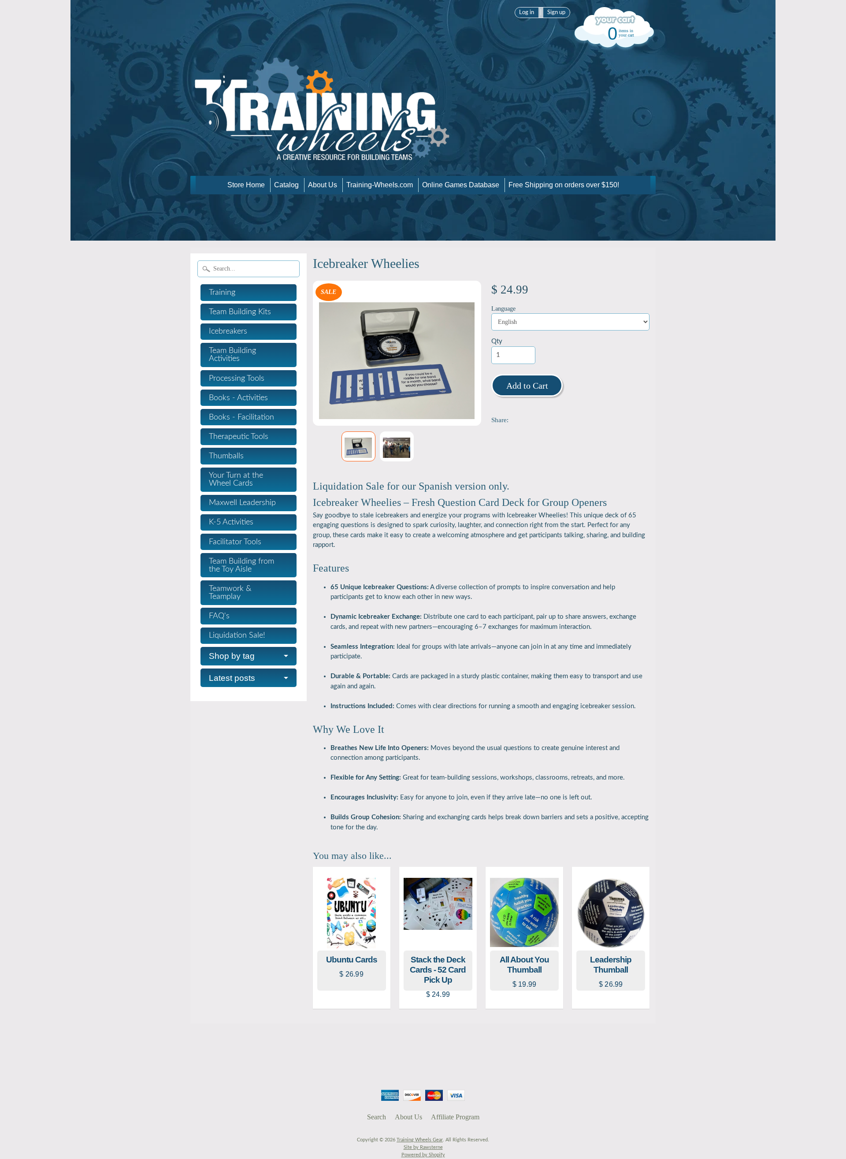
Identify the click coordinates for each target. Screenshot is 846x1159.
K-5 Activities (231, 522)
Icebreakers (228, 331)
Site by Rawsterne (423, 1147)
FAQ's (219, 616)
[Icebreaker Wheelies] (358, 446)
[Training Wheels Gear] (322, 163)
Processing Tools (236, 379)
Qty (496, 341)
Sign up (556, 12)
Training (222, 293)
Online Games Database (460, 185)
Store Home (246, 185)
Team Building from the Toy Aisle (241, 565)
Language (503, 308)
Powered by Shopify (423, 1154)
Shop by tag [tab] (232, 656)
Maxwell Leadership (242, 503)
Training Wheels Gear (420, 1139)
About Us (322, 185)
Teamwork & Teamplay (230, 593)
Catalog (286, 185)
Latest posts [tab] (232, 678)
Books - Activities (238, 398)
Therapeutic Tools (238, 437)
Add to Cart (527, 385)
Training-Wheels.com (379, 185)
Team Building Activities (232, 355)
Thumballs (226, 456)
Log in (526, 12)
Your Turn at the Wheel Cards (236, 479)
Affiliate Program (455, 1117)
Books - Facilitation (241, 417)
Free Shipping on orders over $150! (563, 185)
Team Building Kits (240, 312)
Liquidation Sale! (237, 635)
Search (376, 1117)
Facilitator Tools (235, 542)
